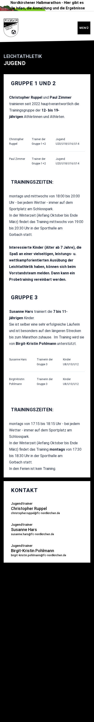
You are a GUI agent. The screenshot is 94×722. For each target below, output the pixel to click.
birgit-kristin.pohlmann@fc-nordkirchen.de (38, 555)
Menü (84, 28)
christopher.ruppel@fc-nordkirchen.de (35, 513)
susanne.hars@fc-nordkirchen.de (32, 534)
